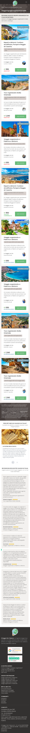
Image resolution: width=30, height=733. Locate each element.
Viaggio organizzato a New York (9, 680)
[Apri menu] (27, 2)
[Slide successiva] (17, 462)
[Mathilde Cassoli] (23, 346)
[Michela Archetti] (23, 109)
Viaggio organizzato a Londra (9, 682)
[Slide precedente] (13, 462)
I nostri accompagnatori (7, 669)
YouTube (3, 701)
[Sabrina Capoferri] (23, 391)
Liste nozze (4, 672)
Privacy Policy (4, 729)
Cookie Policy (4, 731)
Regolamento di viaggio (7, 690)
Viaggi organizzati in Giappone (9, 677)
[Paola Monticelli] (23, 254)
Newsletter (3, 703)
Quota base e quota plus (7, 691)
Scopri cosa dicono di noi (8, 671)
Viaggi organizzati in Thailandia (9, 683)
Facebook (3, 700)
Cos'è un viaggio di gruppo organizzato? (12, 668)
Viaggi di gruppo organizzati (11, 7)
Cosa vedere (4, 693)
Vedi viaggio (20, 70)
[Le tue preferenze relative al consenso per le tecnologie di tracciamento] (1, 549)
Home (2, 7)
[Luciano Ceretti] (23, 63)
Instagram (4, 698)
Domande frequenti (6, 688)
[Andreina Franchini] (23, 156)
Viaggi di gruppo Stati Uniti (8, 679)
